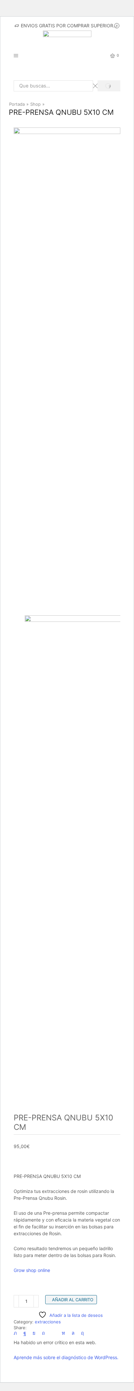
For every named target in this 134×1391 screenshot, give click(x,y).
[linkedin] (63, 1333)
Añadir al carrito (72, 1299)
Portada (17, 104)
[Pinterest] (43, 1333)
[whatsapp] (73, 1333)
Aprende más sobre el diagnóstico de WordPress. (66, 1357)
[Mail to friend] (53, 1333)
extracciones (48, 1321)
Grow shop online (32, 1270)
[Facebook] (24, 1333)
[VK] (34, 1333)
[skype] (81, 1333)
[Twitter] (17, 1333)
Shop (35, 104)
